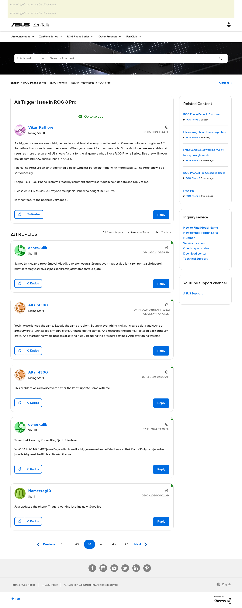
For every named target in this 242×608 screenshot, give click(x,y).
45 (101, 544)
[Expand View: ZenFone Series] (61, 36)
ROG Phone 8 (58, 83)
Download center (194, 253)
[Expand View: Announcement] (33, 36)
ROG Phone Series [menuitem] (78, 36)
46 (114, 544)
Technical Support (195, 259)
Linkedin (136, 564)
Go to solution (94, 116)
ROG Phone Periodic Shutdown (202, 114)
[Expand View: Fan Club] (140, 36)
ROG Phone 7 (193, 196)
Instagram (103, 564)
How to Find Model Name (200, 228)
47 (126, 544)
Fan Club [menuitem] (131, 36)
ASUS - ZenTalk (30, 24)
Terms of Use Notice (23, 585)
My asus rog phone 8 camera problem (205, 132)
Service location (194, 243)
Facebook (92, 564)
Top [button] (17, 599)
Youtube (114, 564)
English (14, 83)
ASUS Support (193, 293)
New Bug (188, 191)
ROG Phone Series (34, 83)
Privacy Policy (50, 585)
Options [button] (224, 83)
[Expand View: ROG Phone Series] (92, 36)
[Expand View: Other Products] (120, 36)
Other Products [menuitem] (108, 36)
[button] (19, 214)
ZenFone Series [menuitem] (48, 36)
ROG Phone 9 (193, 119)
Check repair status (196, 248)
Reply (161, 215)
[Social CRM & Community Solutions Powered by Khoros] (222, 600)
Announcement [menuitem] (20, 36)
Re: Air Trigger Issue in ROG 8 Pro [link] (91, 83)
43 (77, 544)
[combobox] (137, 58)
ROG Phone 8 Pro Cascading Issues (204, 173)
